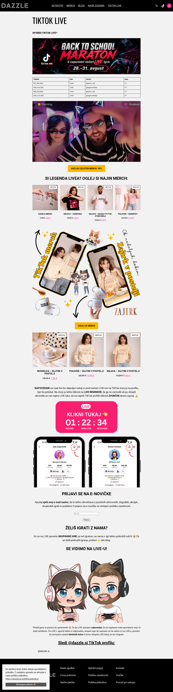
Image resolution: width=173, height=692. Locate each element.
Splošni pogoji (95, 668)
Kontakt (120, 668)
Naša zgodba (67, 668)
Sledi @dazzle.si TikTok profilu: (86, 642)
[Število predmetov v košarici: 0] (157, 6)
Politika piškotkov (97, 682)
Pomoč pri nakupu (125, 682)
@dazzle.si (43, 651)
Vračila (119, 675)
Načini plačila (67, 682)
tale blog (105, 540)
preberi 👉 (94, 540)
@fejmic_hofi (90, 83)
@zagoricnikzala (91, 87)
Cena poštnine (68, 675)
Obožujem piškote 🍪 (26, 684)
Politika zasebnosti (98, 675)
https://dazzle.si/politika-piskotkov (22, 679)
